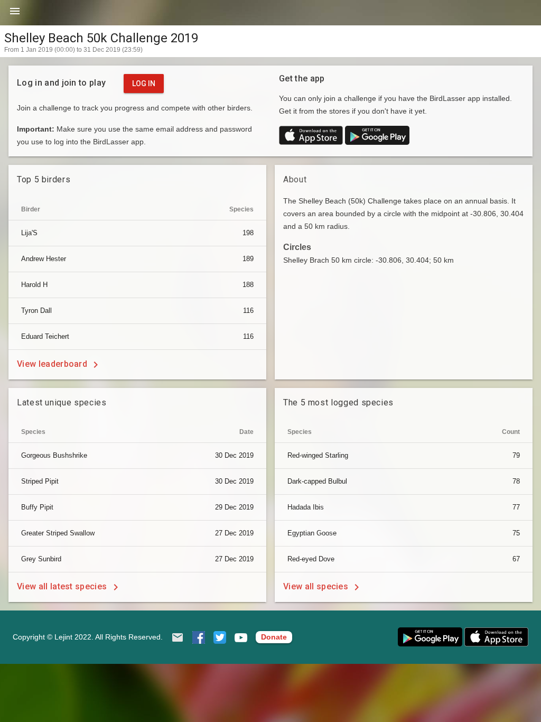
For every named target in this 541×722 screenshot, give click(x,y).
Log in (143, 83)
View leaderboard (53, 364)
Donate (274, 637)
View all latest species (63, 586)
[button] (14, 14)
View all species (316, 586)
